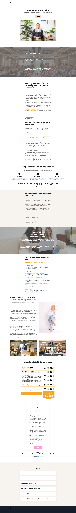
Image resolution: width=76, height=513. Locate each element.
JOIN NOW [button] (38, 447)
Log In (64, 2)
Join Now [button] (38, 16)
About (57, 2)
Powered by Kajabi (63, 510)
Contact (60, 2)
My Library (53, 2)
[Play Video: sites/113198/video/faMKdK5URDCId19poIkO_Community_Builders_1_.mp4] (38, 30)
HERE (28, 453)
